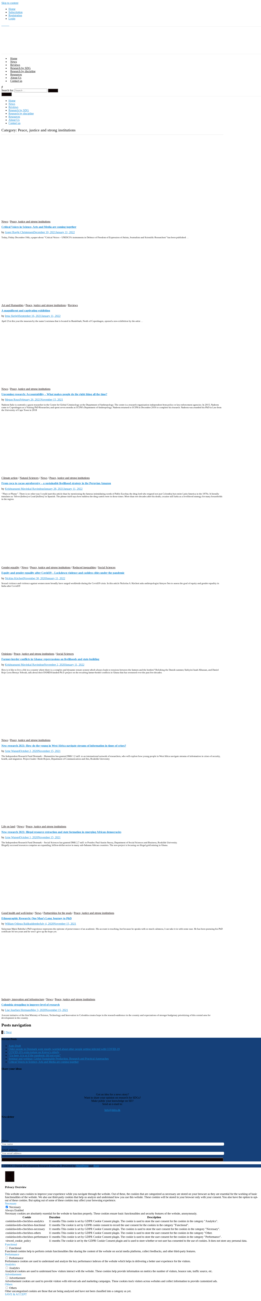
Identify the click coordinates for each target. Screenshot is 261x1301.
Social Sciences (106, 567)
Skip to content (9, 2)
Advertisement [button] (13, 1274)
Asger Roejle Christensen (19, 232)
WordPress (82, 1165)
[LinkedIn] (8, 24)
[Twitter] (2, 24)
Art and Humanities (12, 305)
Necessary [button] (11, 1203)
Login (12, 18)
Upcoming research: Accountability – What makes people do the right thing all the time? (54, 394)
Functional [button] (11, 1244)
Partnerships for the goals (58, 913)
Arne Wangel (12, 751)
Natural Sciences (29, 477)
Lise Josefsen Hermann (18, 1010)
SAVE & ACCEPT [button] (16, 1294)
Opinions (6, 653)
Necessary (15, 1207)
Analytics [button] (10, 1264)
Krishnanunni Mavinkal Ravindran (24, 488)
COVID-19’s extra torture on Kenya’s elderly (34, 1052)
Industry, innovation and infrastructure (22, 999)
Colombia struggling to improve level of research (30, 1004)
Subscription (16, 12)
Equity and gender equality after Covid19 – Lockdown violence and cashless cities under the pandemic (62, 572)
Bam (96, 1165)
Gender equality (10, 567)
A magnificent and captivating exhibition (25, 310)
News (13, 61)
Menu (7, 94)
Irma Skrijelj (12, 315)
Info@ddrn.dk (112, 1110)
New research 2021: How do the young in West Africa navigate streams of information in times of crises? (63, 745)
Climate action (9, 477)
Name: (5, 1140)
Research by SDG (20, 68)
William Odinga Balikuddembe (22, 923)
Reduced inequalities (84, 567)
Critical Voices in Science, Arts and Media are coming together (38, 226)
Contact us (16, 80)
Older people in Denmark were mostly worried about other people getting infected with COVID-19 (64, 1049)
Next (9, 1032)
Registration (15, 15)
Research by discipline (23, 71)
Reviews (15, 64)
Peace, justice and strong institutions (30, 221)
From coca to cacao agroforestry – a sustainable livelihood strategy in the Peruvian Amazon (56, 483)
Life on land (8, 826)
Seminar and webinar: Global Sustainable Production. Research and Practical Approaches (59, 1058)
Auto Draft (15, 1045)
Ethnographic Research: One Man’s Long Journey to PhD (36, 918)
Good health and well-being (17, 913)
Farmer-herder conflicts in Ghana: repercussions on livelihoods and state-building (50, 659)
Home (12, 9)
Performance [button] (12, 1254)
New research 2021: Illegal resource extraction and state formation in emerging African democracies (61, 832)
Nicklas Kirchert (14, 578)
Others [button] (8, 1284)
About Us (15, 77)
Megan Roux (12, 399)
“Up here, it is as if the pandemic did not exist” (35, 1055)
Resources (16, 74)
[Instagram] (5, 24)
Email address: (9, 1149)
